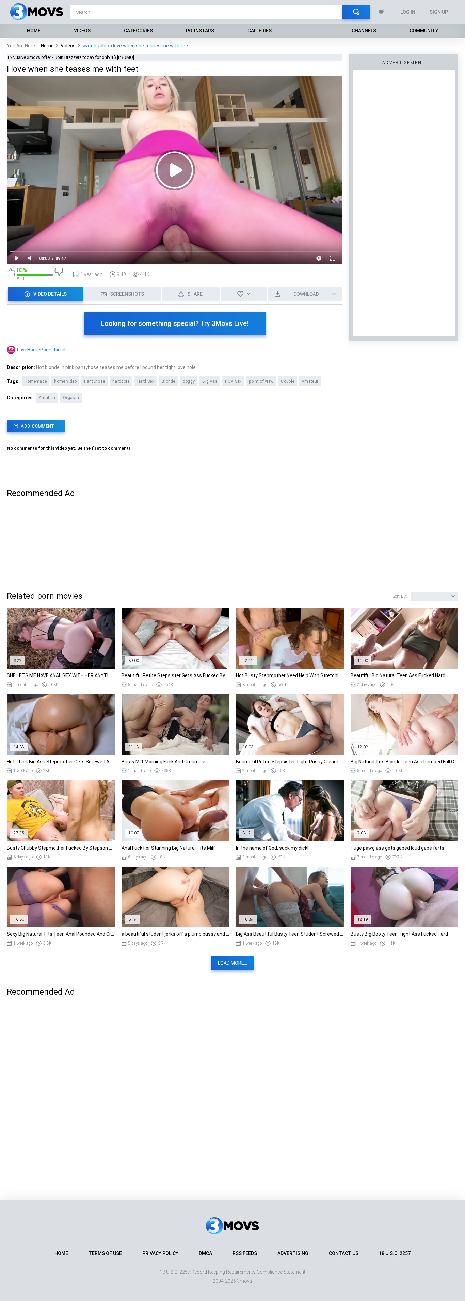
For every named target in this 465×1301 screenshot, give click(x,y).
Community (424, 30)
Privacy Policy (160, 1253)
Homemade (36, 381)
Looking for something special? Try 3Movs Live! (175, 323)
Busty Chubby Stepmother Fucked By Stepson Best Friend (61, 848)
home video (65, 381)
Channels (364, 30)
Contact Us (343, 1253)
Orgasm (71, 397)
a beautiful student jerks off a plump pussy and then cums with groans (175, 934)
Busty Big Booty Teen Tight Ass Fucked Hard (399, 934)
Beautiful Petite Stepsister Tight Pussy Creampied (290, 761)
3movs (244, 1281)
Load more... (232, 963)
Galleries (259, 30)
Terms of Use (105, 1253)
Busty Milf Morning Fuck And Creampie (163, 761)
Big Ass (210, 381)
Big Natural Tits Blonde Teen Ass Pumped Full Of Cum (405, 761)
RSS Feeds (245, 1253)
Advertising (292, 1253)
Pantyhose (94, 381)
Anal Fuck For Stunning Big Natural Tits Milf (168, 848)
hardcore (120, 381)
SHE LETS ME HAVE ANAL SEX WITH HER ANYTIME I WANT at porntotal (61, 675)
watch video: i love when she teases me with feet (136, 45)
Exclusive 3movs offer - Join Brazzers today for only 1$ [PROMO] (71, 57)
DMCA (205, 1253)
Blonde (168, 381)
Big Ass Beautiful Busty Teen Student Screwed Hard (290, 934)
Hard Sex (145, 381)
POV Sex (233, 381)
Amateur (310, 381)
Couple (287, 381)
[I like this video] (11, 274)
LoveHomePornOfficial (41, 349)
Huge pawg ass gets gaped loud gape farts (397, 848)
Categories (138, 30)
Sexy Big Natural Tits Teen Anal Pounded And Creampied (61, 934)
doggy (189, 381)
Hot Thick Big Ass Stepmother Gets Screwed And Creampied (61, 761)
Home (34, 30)
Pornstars (200, 30)
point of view (261, 381)
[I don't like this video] (58, 274)
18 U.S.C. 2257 (395, 1253)
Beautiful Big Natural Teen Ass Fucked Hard (398, 675)
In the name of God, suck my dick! (272, 848)
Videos (82, 30)
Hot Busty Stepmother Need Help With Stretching (290, 675)
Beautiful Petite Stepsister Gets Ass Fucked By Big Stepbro (175, 675)
